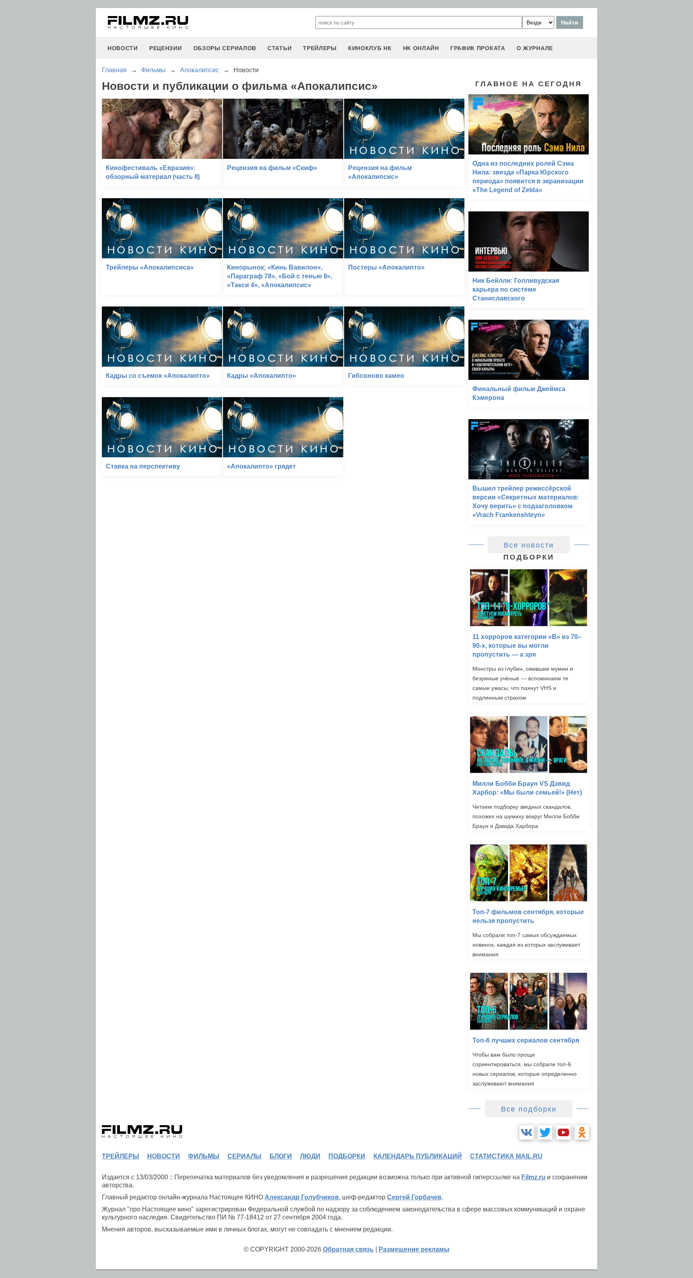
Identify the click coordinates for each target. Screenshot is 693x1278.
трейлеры (320, 48)
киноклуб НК (370, 48)
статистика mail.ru (506, 1156)
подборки (346, 1156)
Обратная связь (348, 1249)
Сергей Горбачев (414, 1197)
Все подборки (529, 1109)
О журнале (535, 48)
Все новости (529, 545)
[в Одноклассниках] (582, 1132)
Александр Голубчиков (302, 1197)
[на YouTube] (563, 1132)
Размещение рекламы (414, 1249)
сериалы (244, 1156)
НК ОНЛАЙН (421, 48)
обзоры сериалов (225, 48)
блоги (281, 1156)
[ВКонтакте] (526, 1132)
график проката (477, 48)
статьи (279, 48)
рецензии (165, 48)
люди (310, 1156)
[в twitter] (545, 1132)
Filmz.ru (533, 1177)
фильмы (203, 1156)
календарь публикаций (417, 1156)
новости (122, 48)
